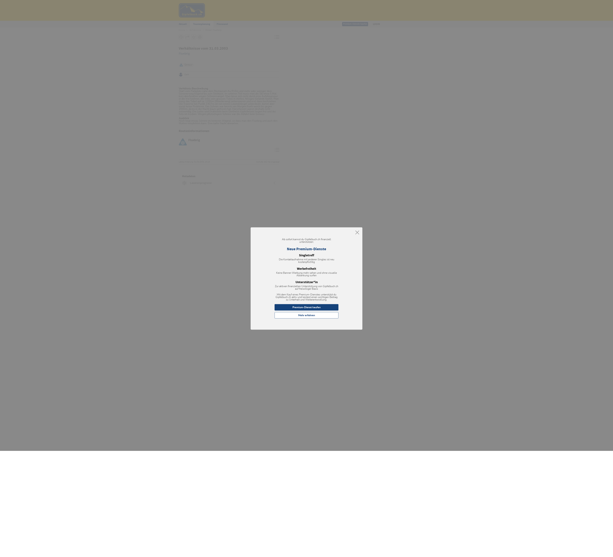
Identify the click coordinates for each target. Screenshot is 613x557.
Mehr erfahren (306, 315)
